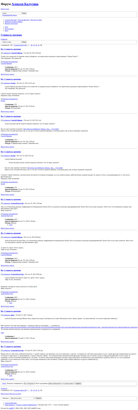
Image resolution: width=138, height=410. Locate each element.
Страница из (20, 45)
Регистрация (9, 29)
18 (31, 45)
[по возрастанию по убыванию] (72, 383)
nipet (12, 315)
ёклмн (13, 83)
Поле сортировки (42, 383)
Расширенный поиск (9, 15)
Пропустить (5, 9)
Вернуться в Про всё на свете (11, 394)
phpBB (11, 408)
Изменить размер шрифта (13, 22)
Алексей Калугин (17, 203)
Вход (6, 30)
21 (39, 45)
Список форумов (11, 20)
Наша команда (10, 405)
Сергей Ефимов (16, 53)
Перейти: (5, 398)
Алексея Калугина (25, 4)
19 (34, 45)
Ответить (4, 39)
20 (36, 45)
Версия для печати (11, 23)
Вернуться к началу (7, 74)
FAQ (6, 27)
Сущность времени (11, 35)
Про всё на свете (36, 20)
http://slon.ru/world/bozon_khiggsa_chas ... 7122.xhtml (41, 129)
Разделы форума (23, 20)
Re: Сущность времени (11, 49)
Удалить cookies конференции (26, 405)
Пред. (4, 383)
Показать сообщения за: (15, 383)
